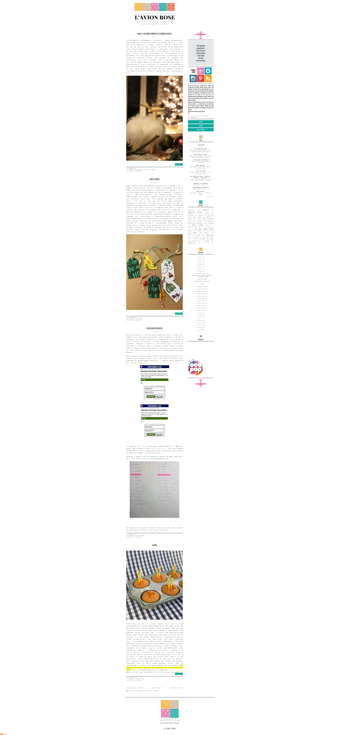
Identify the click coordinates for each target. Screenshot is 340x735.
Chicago (193, 220)
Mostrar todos (210, 196)
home (201, 122)
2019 (200, 313)
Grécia (189, 229)
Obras (208, 234)
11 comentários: (132, 317)
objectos (200, 146)
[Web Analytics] (3, 734)
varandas (206, 242)
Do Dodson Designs (201, 148)
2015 (200, 322)
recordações (195, 240)
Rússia (207, 240)
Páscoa (198, 235)
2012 (200, 330)
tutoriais (192, 242)
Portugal (202, 238)
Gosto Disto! (200, 191)
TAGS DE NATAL (154, 179)
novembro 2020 (201, 286)
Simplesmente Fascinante (200, 187)
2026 (200, 257)
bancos (207, 212)
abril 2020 (201, 303)
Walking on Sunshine (201, 183)
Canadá (200, 217)
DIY (136, 318)
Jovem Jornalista (158, 448)
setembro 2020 (201, 291)
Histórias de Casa (201, 154)
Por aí (206, 237)
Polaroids (196, 237)
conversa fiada (139, 535)
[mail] (200, 71)
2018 (200, 315)
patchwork (210, 235)
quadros (211, 239)
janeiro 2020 (201, 310)
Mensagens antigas (176, 687)
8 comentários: (132, 534)
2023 (200, 264)
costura (199, 223)
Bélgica (190, 213)
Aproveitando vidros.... (201, 188)
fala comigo (201, 130)
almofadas (191, 210)
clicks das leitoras (204, 220)
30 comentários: (132, 677)
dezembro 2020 (201, 273)
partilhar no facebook (134, 170)
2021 (200, 269)
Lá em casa (138, 169)
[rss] (208, 78)
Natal (154, 169)
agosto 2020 (201, 293)
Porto (195, 238)
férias (199, 227)
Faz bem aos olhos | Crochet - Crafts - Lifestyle (200, 177)
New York (200, 234)
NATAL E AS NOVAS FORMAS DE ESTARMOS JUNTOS (154, 33)
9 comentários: (132, 168)
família (190, 227)
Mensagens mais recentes (135, 687)
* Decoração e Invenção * (200, 160)
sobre (201, 126)
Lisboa (190, 230)
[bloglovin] (208, 71)
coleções (190, 221)
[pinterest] (200, 78)
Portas (189, 238)
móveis (207, 232)
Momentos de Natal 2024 (200, 184)
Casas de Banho (208, 218)
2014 (200, 325)
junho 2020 (201, 298)
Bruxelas (191, 215)
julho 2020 (201, 296)
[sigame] (193, 71)
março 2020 (201, 305)
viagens (190, 243)
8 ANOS (154, 545)
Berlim (199, 213)
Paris (189, 235)
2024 (200, 262)
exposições (208, 225)
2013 (200, 327)
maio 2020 (201, 301)
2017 (200, 318)
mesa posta (147, 169)
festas (207, 227)
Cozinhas (211, 223)
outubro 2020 (201, 289)
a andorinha (201, 144)
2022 (200, 266)
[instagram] (193, 78)
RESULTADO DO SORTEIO (155, 328)
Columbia (199, 221)
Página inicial (157, 687)
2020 (200, 271)
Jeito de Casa (200, 170)
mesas (195, 232)
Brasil (208, 213)
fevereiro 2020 (201, 308)
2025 (200, 259)
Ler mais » (178, 164)
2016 (200, 320)
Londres (199, 230)
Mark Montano (200, 165)
